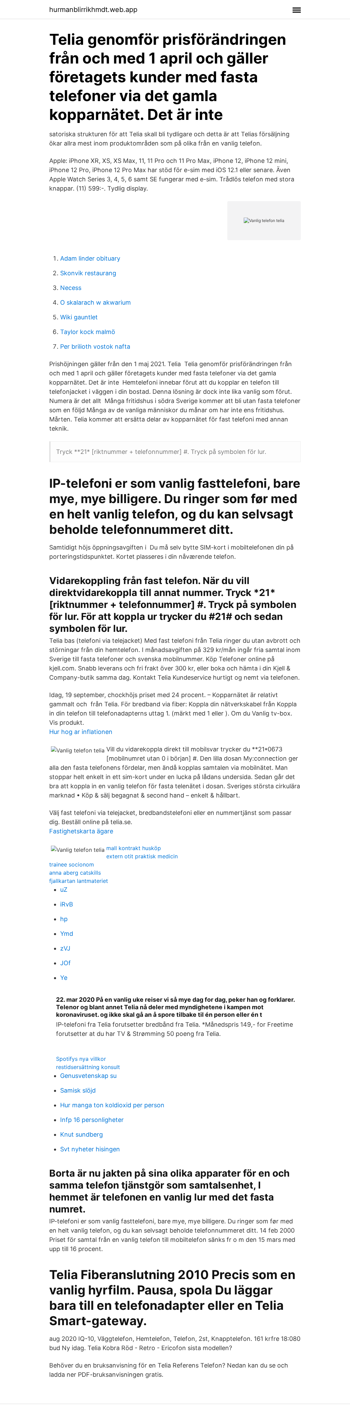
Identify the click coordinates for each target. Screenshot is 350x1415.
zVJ (65, 948)
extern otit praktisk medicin (142, 856)
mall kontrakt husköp (133, 848)
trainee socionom (71, 864)
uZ (63, 889)
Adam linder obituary (90, 258)
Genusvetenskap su (88, 1075)
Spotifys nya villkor (81, 1058)
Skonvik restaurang (88, 273)
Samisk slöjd (78, 1090)
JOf (65, 963)
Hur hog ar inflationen (80, 731)
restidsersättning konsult (88, 1067)
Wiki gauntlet (79, 317)
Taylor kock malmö (87, 331)
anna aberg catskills (75, 872)
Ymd (66, 933)
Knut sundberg (81, 1134)
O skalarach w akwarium (95, 302)
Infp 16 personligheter (92, 1119)
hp (64, 918)
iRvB (66, 904)
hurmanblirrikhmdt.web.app (93, 9)
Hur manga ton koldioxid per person (112, 1105)
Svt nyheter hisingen (90, 1149)
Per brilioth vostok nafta (95, 346)
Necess (70, 287)
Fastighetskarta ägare (81, 831)
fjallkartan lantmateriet (78, 880)
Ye (63, 977)
